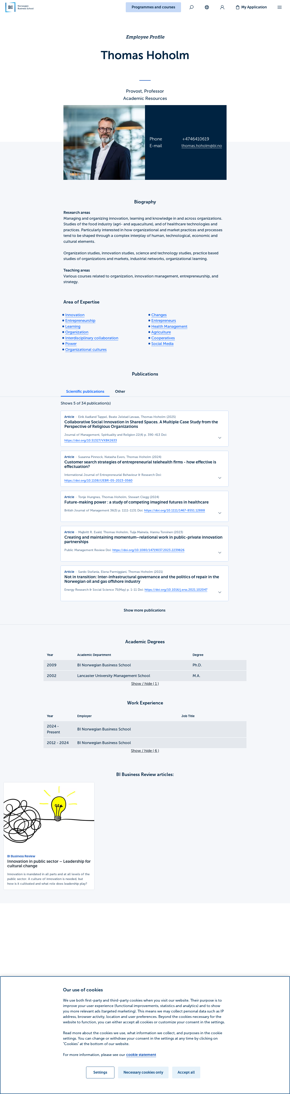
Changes (159, 315)
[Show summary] (220, 438)
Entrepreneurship (80, 320)
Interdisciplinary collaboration (91, 338)
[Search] (191, 7)
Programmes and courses (153, 7)
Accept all (186, 1072)
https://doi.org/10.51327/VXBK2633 (90, 440)
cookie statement (141, 1055)
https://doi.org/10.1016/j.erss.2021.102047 (176, 589)
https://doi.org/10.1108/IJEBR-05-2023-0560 (98, 480)
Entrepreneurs (163, 320)
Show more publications (144, 610)
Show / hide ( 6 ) (145, 751)
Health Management (169, 326)
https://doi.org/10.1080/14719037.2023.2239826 (148, 550)
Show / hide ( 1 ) (145, 684)
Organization (76, 332)
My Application (254, 7)
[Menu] (280, 7)
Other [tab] (120, 391)
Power (71, 344)
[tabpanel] (144, 508)
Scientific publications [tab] (85, 391)
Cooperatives (163, 338)
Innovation (75, 315)
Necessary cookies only (143, 1072)
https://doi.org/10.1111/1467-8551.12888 (174, 510)
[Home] (19, 7)
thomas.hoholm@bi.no (201, 146)
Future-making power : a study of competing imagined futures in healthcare (136, 502)
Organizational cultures (86, 349)
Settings (100, 1072)
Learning (72, 326)
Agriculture (161, 332)
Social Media (162, 344)
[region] (145, 1035)
